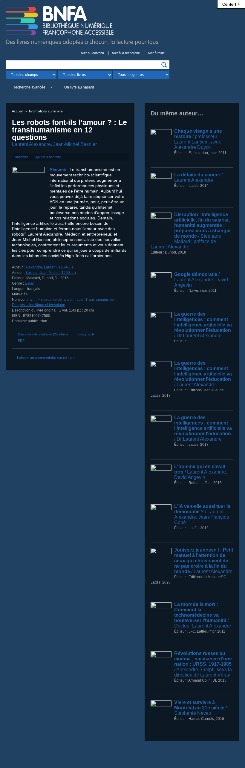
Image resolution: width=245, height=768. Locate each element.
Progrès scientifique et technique (38, 305)
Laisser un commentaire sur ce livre (46, 358)
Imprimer (21, 157)
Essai (29, 283)
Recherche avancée (29, 87)
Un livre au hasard (79, 87)
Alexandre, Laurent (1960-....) (49, 267)
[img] (164, 65)
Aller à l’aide (156, 53)
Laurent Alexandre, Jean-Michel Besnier (54, 144)
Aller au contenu (92, 53)
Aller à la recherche (126, 53)
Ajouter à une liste (48, 157)
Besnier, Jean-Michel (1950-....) (50, 273)
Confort (231, 4)
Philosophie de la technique (60, 299)
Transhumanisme (100, 299)
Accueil (17, 111)
